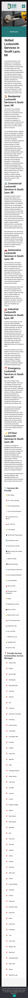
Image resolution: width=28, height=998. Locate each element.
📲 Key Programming (12, 564)
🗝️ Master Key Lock (11, 637)
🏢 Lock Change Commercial (14, 569)
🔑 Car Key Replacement (13, 506)
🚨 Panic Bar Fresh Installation (11, 592)
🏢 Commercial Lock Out (13, 546)
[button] (23, 6)
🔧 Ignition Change (11, 558)
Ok (14, 995)
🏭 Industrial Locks (11, 626)
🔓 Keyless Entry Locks (12, 615)
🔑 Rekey (8, 598)
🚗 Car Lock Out (10, 524)
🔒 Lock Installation (11, 580)
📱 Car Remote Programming (14, 535)
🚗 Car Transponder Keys (13, 620)
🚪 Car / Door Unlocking (12, 500)
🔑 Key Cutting (10, 495)
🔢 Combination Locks (12, 540)
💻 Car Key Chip (10, 647)
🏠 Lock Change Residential (13, 575)
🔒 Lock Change (10, 529)
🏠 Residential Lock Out (12, 604)
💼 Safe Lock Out (10, 609)
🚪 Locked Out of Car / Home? (12, 517)
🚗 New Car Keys (10, 586)
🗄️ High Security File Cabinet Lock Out (14, 552)
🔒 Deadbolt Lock (11, 642)
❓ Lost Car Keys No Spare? (13, 511)
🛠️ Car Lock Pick (10, 631)
